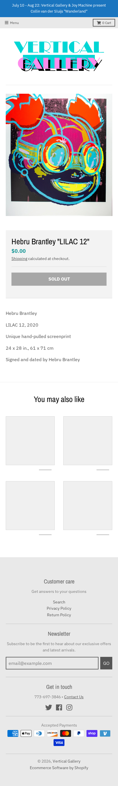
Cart (106, 23)
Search (59, 602)
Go (106, 663)
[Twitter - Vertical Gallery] (48, 707)
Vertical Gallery (66, 761)
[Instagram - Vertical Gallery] (69, 707)
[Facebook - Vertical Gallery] (59, 707)
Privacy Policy (59, 608)
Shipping (19, 258)
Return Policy (59, 614)
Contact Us (74, 696)
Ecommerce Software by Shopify (59, 767)
